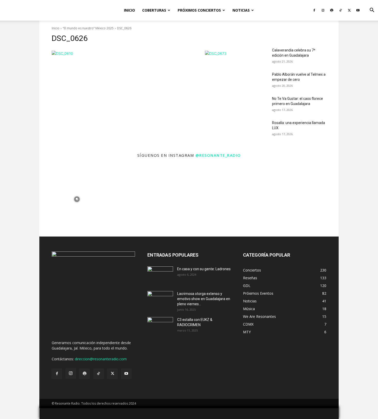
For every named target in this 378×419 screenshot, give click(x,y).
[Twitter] (349, 10)
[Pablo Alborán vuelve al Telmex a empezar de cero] (255, 81)
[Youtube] (358, 10)
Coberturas (154, 10)
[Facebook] (314, 10)
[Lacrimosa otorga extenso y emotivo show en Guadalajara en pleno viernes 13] (160, 300)
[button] (372, 10)
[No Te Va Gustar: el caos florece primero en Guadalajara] (255, 105)
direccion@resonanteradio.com (101, 358)
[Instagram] (323, 10)
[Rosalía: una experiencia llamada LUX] (255, 129)
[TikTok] (340, 10)
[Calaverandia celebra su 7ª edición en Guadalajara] (255, 56)
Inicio (129, 10)
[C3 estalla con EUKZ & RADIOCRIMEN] (160, 326)
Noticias (241, 10)
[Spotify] (332, 10)
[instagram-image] (76, 199)
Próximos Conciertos (199, 10)
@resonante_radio (218, 155)
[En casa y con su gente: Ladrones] (160, 275)
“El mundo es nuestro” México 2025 (88, 28)
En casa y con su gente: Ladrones (204, 269)
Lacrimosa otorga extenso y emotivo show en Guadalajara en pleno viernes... (203, 299)
